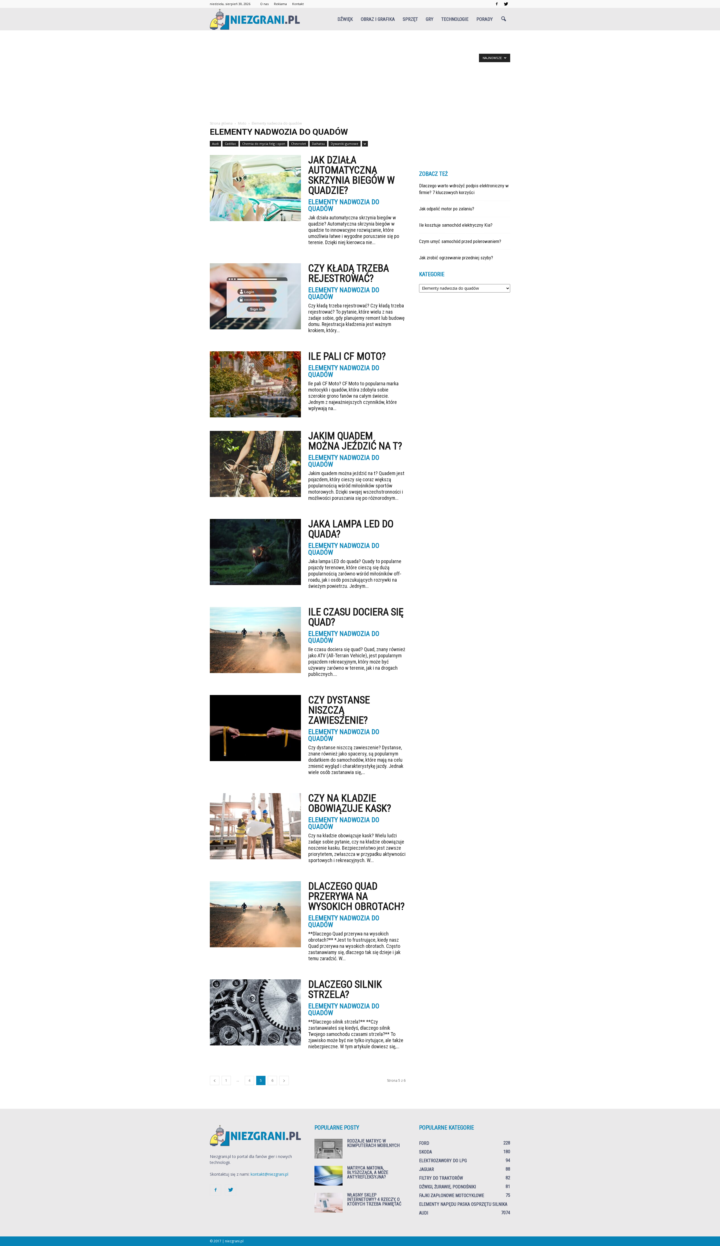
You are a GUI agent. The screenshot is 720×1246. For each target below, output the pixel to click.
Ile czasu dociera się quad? (356, 617)
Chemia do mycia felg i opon (263, 143)
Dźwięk (345, 19)
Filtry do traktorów (441, 1178)
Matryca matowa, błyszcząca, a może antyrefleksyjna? (367, 1172)
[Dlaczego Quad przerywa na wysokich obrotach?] (255, 914)
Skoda (425, 1152)
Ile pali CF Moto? (347, 356)
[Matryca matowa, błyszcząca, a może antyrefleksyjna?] (328, 1176)
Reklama (280, 4)
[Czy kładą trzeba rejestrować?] (255, 296)
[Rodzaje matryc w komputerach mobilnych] (328, 1149)
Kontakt (298, 4)
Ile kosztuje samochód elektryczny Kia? (455, 225)
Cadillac (230, 143)
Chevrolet (298, 143)
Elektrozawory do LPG (443, 1160)
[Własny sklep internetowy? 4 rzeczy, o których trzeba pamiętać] (328, 1203)
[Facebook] (496, 4)
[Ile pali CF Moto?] (255, 384)
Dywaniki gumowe (344, 143)
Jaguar (426, 1169)
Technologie (455, 19)
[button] (503, 19)
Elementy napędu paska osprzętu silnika (463, 1204)
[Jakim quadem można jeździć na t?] (255, 464)
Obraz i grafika (378, 19)
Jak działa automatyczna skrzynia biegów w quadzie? (351, 175)
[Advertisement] (360, 78)
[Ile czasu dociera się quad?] (255, 640)
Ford (424, 1143)
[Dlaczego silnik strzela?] (255, 1012)
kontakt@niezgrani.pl (269, 1174)
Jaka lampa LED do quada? (350, 529)
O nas (264, 4)
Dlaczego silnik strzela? (345, 989)
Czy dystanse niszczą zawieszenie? (339, 710)
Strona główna (221, 123)
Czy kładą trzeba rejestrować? (348, 273)
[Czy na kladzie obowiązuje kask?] (255, 826)
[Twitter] (506, 4)
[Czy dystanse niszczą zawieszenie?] (255, 728)
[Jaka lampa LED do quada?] (255, 552)
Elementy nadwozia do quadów (343, 205)
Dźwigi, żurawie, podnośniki (447, 1186)
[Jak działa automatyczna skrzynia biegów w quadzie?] (255, 188)
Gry (429, 19)
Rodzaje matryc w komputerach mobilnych (373, 1143)
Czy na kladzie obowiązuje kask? (349, 803)
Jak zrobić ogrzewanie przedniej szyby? (456, 257)
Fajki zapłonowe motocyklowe (451, 1195)
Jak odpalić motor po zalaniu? (446, 209)
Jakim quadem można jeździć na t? (355, 441)
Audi (215, 143)
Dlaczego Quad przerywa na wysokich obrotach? (356, 896)
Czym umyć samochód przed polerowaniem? (460, 241)
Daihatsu (318, 143)
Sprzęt (410, 19)
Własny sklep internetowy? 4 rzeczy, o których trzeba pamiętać (374, 1199)
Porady (484, 19)
